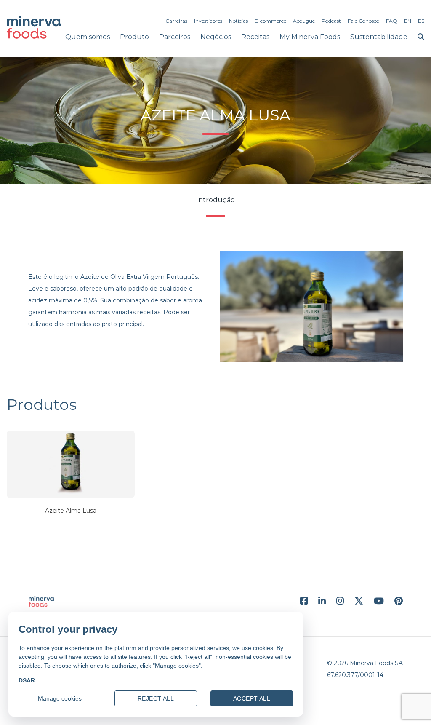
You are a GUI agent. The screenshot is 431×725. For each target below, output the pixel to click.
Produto (134, 37)
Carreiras (176, 21)
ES (421, 21)
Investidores (208, 21)
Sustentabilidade (378, 37)
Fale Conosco (363, 21)
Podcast (331, 21)
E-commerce (270, 21)
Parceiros (174, 37)
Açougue (304, 21)
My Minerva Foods (309, 37)
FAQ (391, 21)
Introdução (215, 200)
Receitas (255, 37)
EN (407, 21)
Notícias (238, 21)
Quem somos (87, 37)
